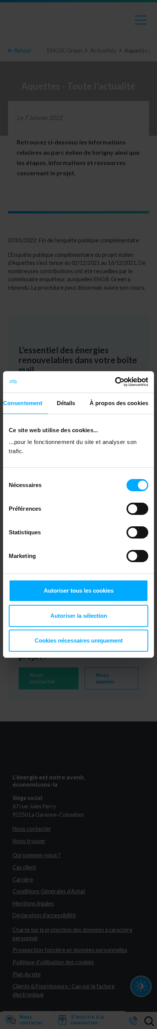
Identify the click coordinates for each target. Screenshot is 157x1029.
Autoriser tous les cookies (79, 590)
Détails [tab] (66, 403)
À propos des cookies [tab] (119, 403)
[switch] (137, 509)
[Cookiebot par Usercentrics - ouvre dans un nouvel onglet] (115, 382)
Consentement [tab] (22, 403)
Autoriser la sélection (78, 615)
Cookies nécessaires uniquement (79, 640)
